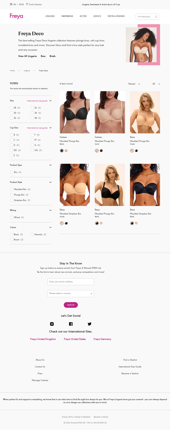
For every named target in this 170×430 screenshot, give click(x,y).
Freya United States (75, 339)
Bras (43, 56)
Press (40, 374)
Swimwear (67, 16)
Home (12, 71)
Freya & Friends (116, 16)
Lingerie (50, 16)
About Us (40, 360)
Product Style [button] (16, 182)
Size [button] (12, 101)
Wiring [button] (13, 210)
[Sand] (66, 150)
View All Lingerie (27, 56)
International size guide (37, 101)
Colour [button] (13, 227)
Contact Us (40, 367)
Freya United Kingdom (43, 339)
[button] (125, 84)
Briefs (52, 56)
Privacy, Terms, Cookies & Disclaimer (76, 417)
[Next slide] (87, 112)
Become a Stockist (130, 374)
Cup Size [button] (14, 128)
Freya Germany (102, 339)
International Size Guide (130, 367)
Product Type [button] (16, 165)
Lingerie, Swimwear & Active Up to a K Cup (101, 4)
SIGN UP (70, 305)
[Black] (62, 150)
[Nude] (132, 150)
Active (83, 16)
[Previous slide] (62, 112)
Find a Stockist (130, 360)
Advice (97, 16)
